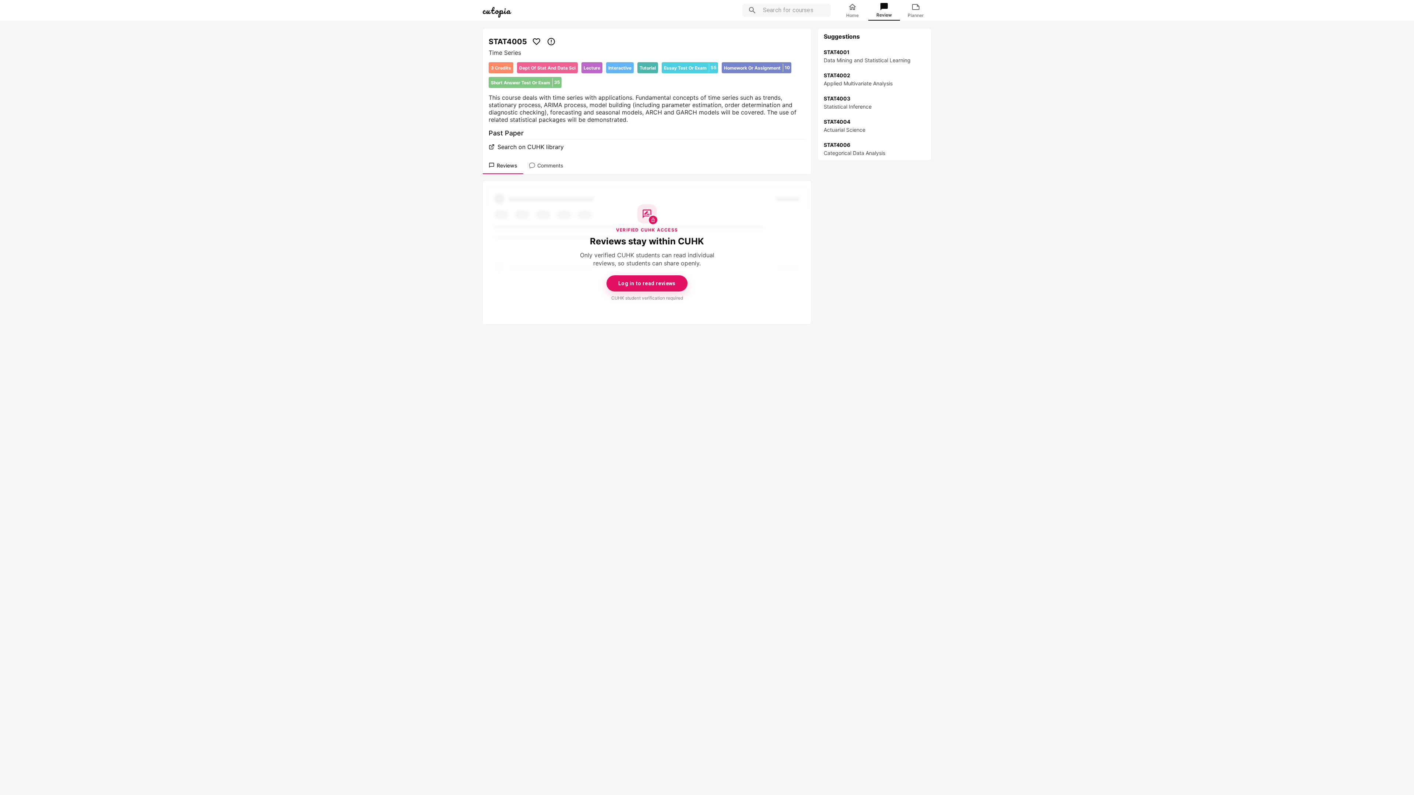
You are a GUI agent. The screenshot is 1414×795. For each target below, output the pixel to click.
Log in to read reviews (647, 283)
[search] (752, 10)
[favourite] (536, 41)
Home (852, 15)
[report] (551, 41)
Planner (916, 15)
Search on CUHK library (530, 147)
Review (884, 15)
